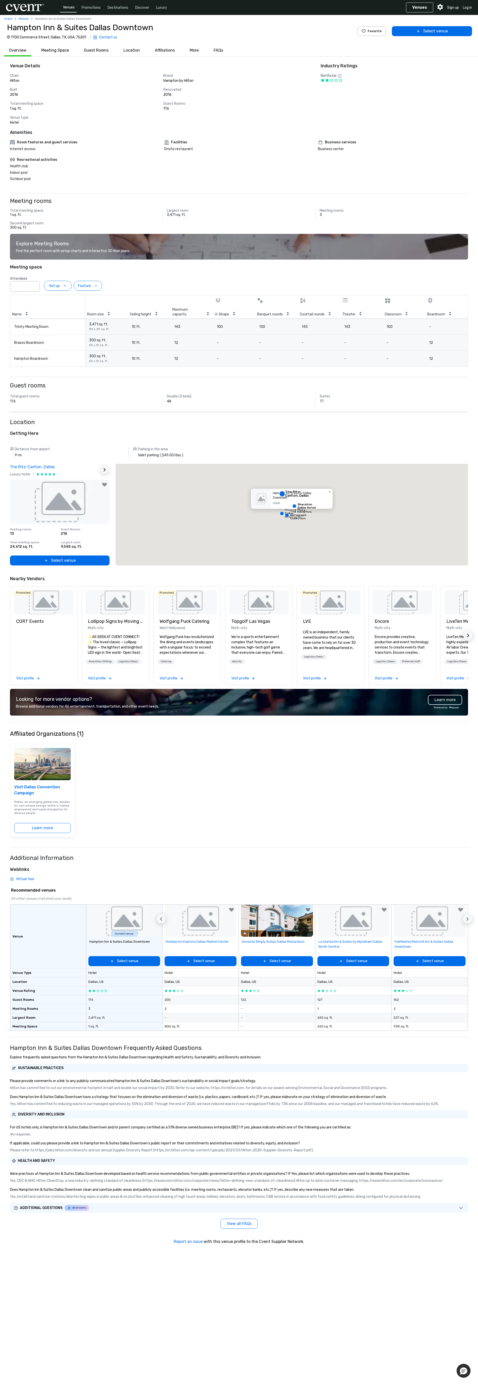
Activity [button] (237, 661)
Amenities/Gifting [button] (100, 661)
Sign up (453, 7)
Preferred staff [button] (411, 661)
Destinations (118, 7)
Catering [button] (166, 661)
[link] (43, 602)
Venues (69, 7)
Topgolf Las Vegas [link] (250, 621)
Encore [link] (382, 621)
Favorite (375, 31)
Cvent (8, 18)
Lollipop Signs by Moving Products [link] (115, 621)
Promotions (91, 7)
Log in (467, 7)
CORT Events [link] (30, 621)
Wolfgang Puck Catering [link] (184, 621)
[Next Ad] (105, 470)
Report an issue (188, 1241)
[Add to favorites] (105, 485)
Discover (142, 7)
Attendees (18, 279)
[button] (35, 284)
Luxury (161, 7)
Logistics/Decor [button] (128, 661)
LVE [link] (307, 621)
